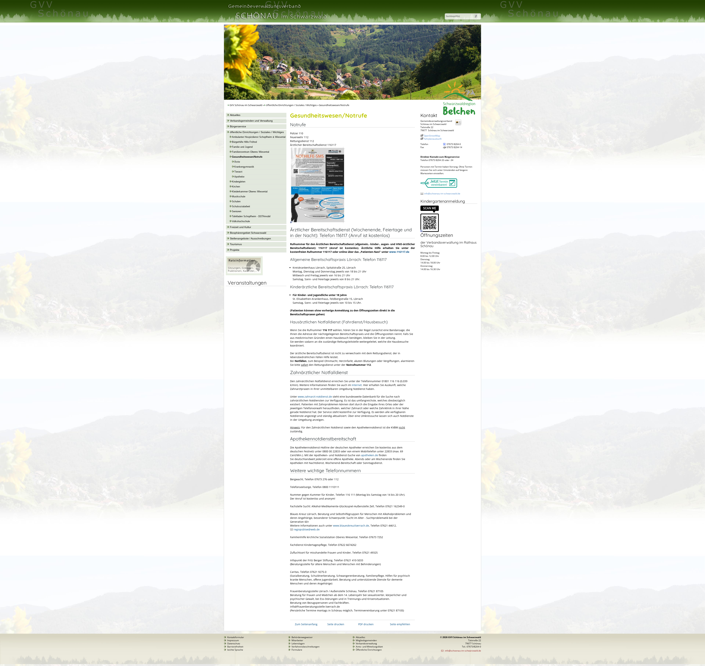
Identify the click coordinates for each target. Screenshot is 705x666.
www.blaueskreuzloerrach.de (351, 525)
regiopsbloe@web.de (307, 529)
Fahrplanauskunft (433, 138)
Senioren (236, 211)
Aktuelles (235, 115)
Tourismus (236, 244)
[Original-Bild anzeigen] (317, 222)
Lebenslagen (298, 643)
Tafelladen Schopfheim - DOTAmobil (251, 216)
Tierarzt (238, 171)
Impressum (233, 640)
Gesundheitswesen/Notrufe (247, 157)
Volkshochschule (241, 221)
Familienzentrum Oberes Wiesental (250, 152)
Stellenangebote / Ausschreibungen (250, 238)
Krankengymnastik (244, 167)
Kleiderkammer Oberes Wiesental (249, 191)
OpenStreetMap (432, 135)
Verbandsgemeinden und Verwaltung (251, 120)
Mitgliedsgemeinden (366, 640)
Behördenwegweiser (302, 637)
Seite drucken (335, 624)
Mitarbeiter (297, 640)
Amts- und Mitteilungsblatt (369, 646)
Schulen (236, 201)
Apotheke (239, 176)
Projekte (234, 249)
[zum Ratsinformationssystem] (244, 274)
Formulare (297, 649)
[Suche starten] (476, 16)
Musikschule (238, 196)
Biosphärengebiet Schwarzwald (248, 232)
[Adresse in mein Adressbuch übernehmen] (459, 125)
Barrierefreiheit (235, 646)
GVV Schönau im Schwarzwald (245, 105)
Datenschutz (233, 643)
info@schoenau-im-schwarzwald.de (442, 193)
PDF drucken (366, 624)
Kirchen (236, 186)
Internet (357, 385)
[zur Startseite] (277, 21)
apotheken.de (369, 455)
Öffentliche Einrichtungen (369, 649)
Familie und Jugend (242, 147)
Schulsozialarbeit (241, 206)
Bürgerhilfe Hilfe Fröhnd (244, 142)
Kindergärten (238, 181)
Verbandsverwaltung (366, 643)
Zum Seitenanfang (306, 624)
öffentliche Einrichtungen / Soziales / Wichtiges (291, 105)
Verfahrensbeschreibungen (305, 646)
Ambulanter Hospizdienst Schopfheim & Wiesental (258, 137)
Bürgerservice (238, 126)
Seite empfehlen (400, 624)
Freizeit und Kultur (240, 227)
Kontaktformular (235, 637)
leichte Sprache (235, 649)
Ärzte (237, 162)
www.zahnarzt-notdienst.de (315, 396)
